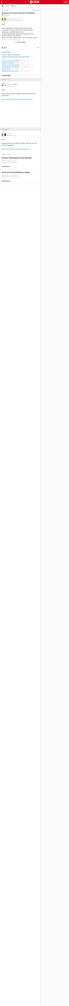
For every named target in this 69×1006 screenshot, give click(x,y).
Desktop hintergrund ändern (10, 71)
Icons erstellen (6, 69)
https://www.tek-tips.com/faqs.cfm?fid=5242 (15, 149)
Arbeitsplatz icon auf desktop (10, 67)
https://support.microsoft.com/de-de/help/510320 (17, 99)
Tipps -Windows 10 (25, 65)
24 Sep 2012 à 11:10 (11, 86)
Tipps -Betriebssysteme (27, 67)
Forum (7, 6)
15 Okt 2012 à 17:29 (19, 20)
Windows (13, 6)
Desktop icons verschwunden (10, 65)
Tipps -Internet (19, 63)
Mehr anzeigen (21, 42)
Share (5, 47)
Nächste (35, 10)
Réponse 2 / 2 (6, 129)
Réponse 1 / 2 (6, 79)
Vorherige (5, 10)
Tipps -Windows (16, 69)
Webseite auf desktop (8, 63)
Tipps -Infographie (24, 71)
